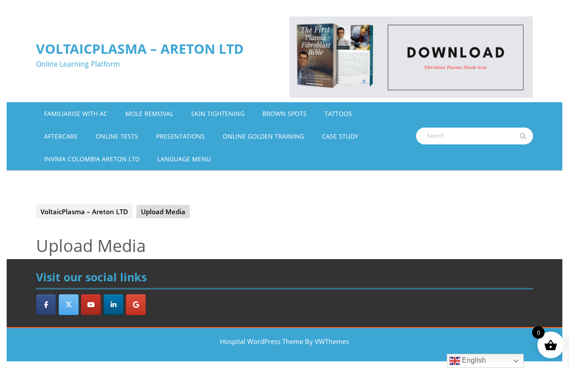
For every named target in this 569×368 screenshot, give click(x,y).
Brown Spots (284, 113)
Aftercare (61, 136)
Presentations (180, 136)
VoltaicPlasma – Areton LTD (140, 49)
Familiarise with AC (76, 113)
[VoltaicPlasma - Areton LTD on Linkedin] (114, 304)
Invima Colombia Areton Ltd (92, 159)
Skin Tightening (217, 113)
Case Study (340, 136)
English (473, 360)
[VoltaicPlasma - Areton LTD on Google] (136, 304)
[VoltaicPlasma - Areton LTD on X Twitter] (69, 304)
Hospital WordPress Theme (261, 341)
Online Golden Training (263, 136)
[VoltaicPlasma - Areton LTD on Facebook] (46, 304)
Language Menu (184, 159)
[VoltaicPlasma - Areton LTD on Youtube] (91, 304)
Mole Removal (149, 113)
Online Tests (117, 136)
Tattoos (338, 113)
